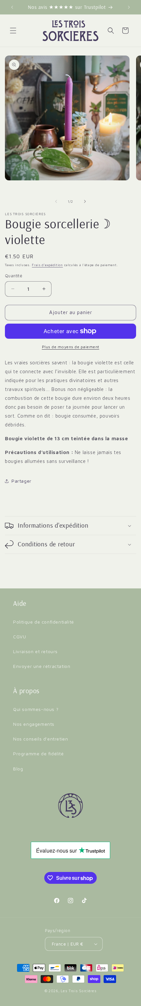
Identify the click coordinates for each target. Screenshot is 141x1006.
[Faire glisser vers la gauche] (56, 201)
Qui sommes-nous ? (35, 709)
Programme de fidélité (38, 753)
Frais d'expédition (47, 265)
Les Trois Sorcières (78, 991)
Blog (18, 768)
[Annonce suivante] (129, 7)
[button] (13, 30)
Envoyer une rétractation (41, 666)
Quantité (13, 275)
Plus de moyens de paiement (70, 346)
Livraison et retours (35, 651)
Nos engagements (33, 724)
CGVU (19, 636)
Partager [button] (21, 481)
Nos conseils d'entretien (40, 739)
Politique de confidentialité (43, 622)
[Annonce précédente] (12, 7)
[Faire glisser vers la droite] (85, 201)
